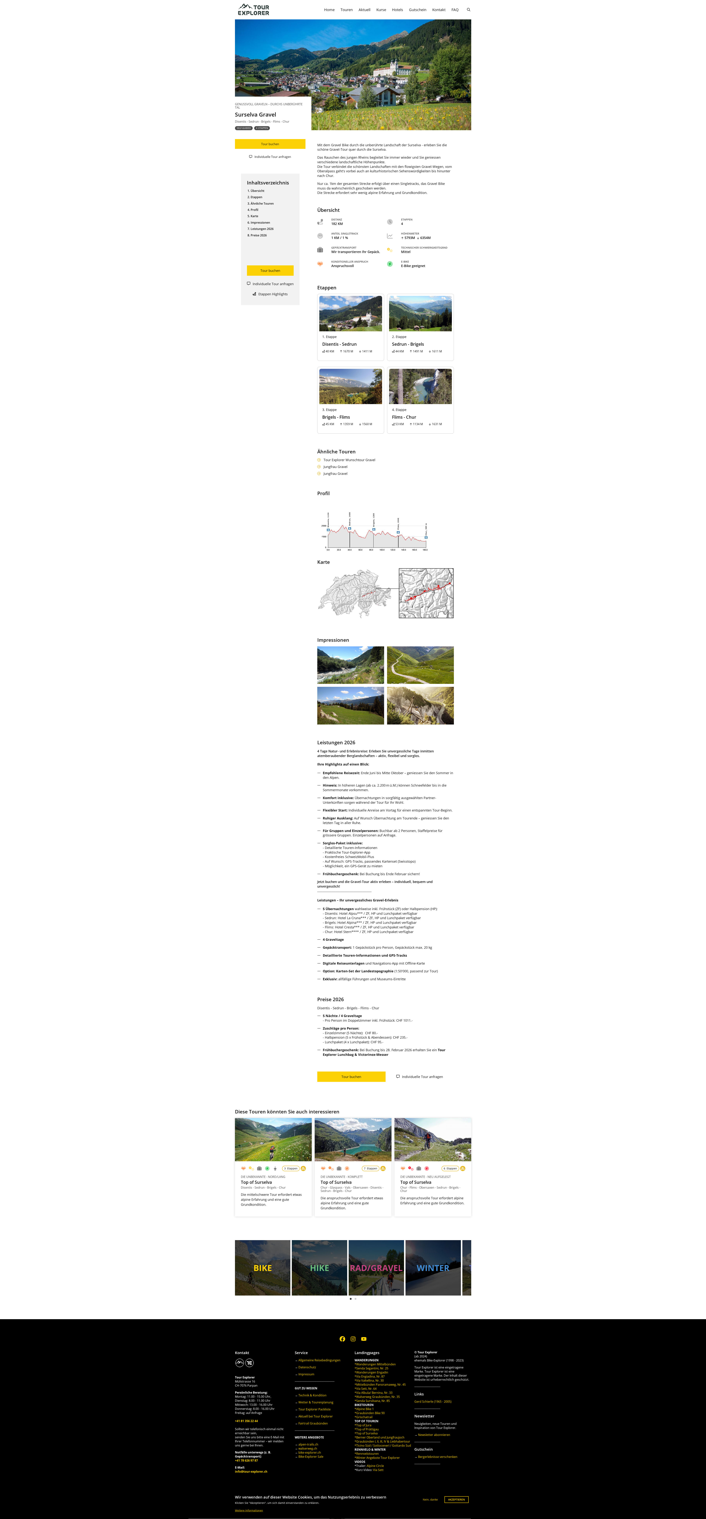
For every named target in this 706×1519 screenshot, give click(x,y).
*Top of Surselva (366, 1433)
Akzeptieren (456, 1499)
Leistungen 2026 (262, 229)
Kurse (381, 9)
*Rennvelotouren (367, 1454)
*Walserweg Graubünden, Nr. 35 (377, 1397)
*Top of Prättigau (367, 1429)
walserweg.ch (307, 1448)
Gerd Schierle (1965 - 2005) (432, 1402)
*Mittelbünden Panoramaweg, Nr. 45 (380, 1385)
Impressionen (260, 222)
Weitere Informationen (249, 1510)
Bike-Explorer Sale (310, 1457)
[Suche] (468, 9)
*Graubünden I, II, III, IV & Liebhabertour (382, 1441)
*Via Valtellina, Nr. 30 (369, 1380)
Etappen (256, 197)
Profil (254, 210)
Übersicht (257, 191)
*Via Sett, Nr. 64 (366, 1389)
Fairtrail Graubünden (313, 1423)
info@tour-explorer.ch (251, 1472)
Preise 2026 (259, 235)
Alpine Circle (375, 1466)
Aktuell (364, 9)
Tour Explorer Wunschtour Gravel (349, 460)
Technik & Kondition (312, 1395)
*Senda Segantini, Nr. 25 (371, 1368)
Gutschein (417, 9)
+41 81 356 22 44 (246, 1421)
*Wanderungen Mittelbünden (375, 1364)
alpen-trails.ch (308, 1444)
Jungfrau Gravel (336, 467)
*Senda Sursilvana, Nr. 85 (372, 1401)
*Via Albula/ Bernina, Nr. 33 (373, 1393)
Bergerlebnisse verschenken (437, 1457)
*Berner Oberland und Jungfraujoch (379, 1437)
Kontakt (439, 9)
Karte (254, 216)
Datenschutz (307, 1367)
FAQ (455, 9)
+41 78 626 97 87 (246, 1460)
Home (329, 9)
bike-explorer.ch (309, 1452)
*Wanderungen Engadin (371, 1372)
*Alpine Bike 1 (364, 1409)
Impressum (306, 1374)
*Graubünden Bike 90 (370, 1413)
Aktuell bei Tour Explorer (315, 1416)
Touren (347, 9)
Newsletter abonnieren (434, 1435)
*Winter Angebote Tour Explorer (377, 1458)
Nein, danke (430, 1499)
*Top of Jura (363, 1425)
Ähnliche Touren (262, 203)
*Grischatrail (363, 1417)
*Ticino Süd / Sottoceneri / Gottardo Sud (383, 1445)
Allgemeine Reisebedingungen (319, 1360)
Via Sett (378, 1470)
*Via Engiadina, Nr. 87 (370, 1376)
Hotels (397, 9)
